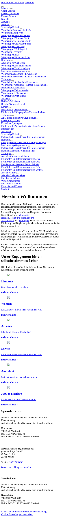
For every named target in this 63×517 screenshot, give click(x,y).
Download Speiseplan (11, 123)
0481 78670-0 (15, 462)
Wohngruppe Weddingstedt (14, 49)
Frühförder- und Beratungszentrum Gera (20, 161)
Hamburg (5, 60)
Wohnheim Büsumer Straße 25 (16, 30)
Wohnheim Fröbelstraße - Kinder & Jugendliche (24, 85)
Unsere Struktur (9, 16)
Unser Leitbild (8, 10)
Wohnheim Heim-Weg (12, 32)
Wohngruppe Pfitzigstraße (13, 95)
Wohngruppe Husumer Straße (15, 35)
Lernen (4, 106)
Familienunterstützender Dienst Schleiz (20, 164)
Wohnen (5, 24)
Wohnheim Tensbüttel (11, 52)
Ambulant (6, 131)
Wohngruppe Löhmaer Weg (14, 93)
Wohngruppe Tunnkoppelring (15, 68)
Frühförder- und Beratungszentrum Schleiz (22, 170)
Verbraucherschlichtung (35, 511)
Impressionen (7, 128)
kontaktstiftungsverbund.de (16, 467)
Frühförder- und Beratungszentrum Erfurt (21, 167)
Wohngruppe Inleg (10, 54)
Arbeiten (5, 98)
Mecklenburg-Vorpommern (14, 71)
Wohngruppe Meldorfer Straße (16, 41)
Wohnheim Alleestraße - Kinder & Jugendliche (23, 76)
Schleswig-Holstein (10, 27)
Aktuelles (5, 21)
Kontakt (5, 19)
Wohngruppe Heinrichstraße (14, 90)
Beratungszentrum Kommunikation (18, 150)
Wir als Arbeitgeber (10, 181)
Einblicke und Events (11, 186)
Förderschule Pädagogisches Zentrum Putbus (23, 112)
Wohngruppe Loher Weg (13, 46)
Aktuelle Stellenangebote (13, 175)
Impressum (18, 511)
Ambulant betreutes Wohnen (15, 156)
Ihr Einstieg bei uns (10, 178)
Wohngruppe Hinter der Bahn (15, 57)
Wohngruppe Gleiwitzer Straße (16, 43)
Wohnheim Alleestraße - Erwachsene (19, 74)
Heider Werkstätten (10, 101)
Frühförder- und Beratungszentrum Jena (20, 159)
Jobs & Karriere (9, 172)
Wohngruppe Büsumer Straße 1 (16, 38)
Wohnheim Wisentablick (13, 87)
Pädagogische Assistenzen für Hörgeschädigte (23, 137)
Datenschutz (7, 511)
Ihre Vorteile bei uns (11, 183)
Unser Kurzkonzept (10, 120)
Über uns (5, 8)
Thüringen (6, 79)
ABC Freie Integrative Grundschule (18, 117)
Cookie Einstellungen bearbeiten (17, 514)
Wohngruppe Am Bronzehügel (16, 65)
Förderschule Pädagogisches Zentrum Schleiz (23, 126)
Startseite (5, 189)
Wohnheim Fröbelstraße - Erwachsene (19, 82)
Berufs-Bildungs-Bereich (13, 104)
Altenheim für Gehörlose (13, 63)
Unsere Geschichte (10, 13)
